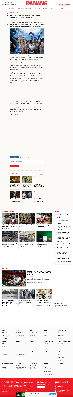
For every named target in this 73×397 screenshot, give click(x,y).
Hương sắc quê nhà (47, 370)
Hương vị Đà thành (61, 357)
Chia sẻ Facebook (15, 157)
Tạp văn (59, 336)
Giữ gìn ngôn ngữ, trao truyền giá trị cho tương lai (63, 253)
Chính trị (10, 8)
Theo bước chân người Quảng (59, 8)
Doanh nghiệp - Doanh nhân (21, 367)
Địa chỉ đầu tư (18, 365)
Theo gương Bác (5, 333)
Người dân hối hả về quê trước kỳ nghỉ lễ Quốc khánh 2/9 (25, 302)
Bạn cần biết (32, 353)
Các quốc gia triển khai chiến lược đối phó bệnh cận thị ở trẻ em (10, 226)
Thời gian (36, 169)
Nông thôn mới (5, 370)
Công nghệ (46, 343)
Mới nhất (14, 4)
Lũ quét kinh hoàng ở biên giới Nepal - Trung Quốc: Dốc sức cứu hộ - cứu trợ (63, 228)
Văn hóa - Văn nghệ (28, 8)
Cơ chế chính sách (19, 368)
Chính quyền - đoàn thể (6, 335)
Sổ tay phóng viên (33, 368)
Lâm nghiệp (4, 368)
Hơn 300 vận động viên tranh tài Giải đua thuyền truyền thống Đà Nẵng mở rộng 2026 (9, 303)
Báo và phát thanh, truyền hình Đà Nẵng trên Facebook (63, 389)
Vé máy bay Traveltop (58, 303)
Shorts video (60, 363)
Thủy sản (4, 367)
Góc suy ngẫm (32, 367)
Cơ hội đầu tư (19, 363)
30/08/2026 (6, 4)
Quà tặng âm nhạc (47, 371)
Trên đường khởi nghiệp (48, 374)
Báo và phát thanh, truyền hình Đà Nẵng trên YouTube (63, 391)
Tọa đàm (59, 360)
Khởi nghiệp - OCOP (33, 333)
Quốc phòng (4, 354)
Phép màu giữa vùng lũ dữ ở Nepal (27, 225)
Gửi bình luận (14, 165)
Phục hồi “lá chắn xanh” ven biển (63, 248)
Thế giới (43, 8)
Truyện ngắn (60, 333)
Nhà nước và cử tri (5, 336)
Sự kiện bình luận (33, 363)
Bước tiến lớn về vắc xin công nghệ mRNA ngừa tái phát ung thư (63, 243)
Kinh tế (16, 8)
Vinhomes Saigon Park (59, 305)
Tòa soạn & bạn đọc (20, 351)
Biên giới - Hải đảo (5, 356)
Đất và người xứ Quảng (48, 365)
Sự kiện (45, 335)
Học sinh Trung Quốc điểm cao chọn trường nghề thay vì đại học (26, 244)
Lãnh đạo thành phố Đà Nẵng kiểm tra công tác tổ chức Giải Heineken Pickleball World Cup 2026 (39, 272)
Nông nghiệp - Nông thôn (7, 363)
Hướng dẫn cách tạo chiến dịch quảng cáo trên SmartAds (43, 244)
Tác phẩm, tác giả (61, 335)
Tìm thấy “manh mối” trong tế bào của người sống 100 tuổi (63, 257)
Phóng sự (59, 354)
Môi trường (4, 343)
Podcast (46, 363)
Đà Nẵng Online (60, 386)
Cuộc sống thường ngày (6, 347)
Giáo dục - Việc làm (19, 332)
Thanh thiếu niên (19, 336)
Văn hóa (59, 338)
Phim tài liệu (60, 356)
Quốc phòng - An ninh (6, 351)
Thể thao (39, 8)
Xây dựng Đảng (5, 332)
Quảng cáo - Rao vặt (48, 351)
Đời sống (35, 8)
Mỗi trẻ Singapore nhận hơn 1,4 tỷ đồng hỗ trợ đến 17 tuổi (63, 233)
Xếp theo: (33, 169)
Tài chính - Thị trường (34, 336)
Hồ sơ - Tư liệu (60, 343)
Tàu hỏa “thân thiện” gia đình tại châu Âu (43, 225)
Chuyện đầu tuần (33, 365)
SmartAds (30, 395)
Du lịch (19, 8)
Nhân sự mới (4, 338)
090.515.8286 (68, 4)
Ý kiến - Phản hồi (19, 353)
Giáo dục (22, 8)
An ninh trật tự (4, 353)
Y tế (32, 8)
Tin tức (45, 367)
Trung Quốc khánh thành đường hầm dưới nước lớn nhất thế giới (63, 216)
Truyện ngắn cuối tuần (48, 368)
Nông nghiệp (4, 365)
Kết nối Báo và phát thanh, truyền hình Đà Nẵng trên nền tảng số (61, 382)
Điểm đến (45, 333)
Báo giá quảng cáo (41, 386)
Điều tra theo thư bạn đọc (20, 354)
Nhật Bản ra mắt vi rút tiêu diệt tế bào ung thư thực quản (63, 238)
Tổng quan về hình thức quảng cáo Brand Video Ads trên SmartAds (43, 302)
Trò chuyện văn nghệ (47, 373)
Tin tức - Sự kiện (61, 353)
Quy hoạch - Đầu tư (33, 332)
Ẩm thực (45, 332)
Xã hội (13, 8)
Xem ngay (53, 394)
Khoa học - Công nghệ (49, 8)
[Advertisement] (27, 92)
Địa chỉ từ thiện (5, 346)
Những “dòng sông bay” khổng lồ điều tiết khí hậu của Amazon (64, 262)
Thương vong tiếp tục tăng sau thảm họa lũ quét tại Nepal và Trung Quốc (9, 244)
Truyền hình (60, 351)
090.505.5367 (63, 4)
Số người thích (41, 169)
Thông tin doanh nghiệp (35, 351)
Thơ (58, 332)
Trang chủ (12, 12)
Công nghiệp (32, 335)
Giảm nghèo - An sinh (20, 335)
